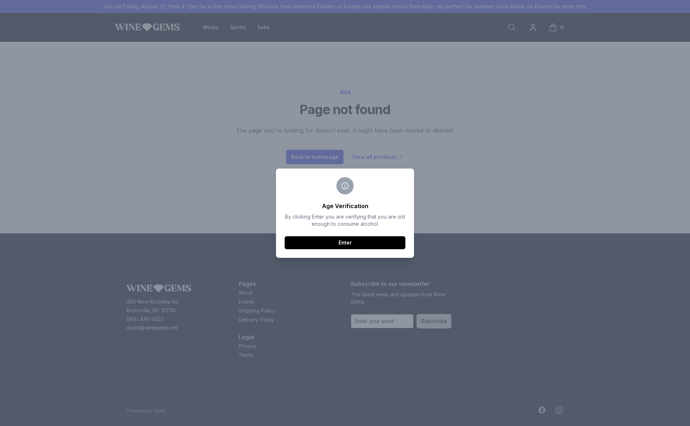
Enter (345, 242)
